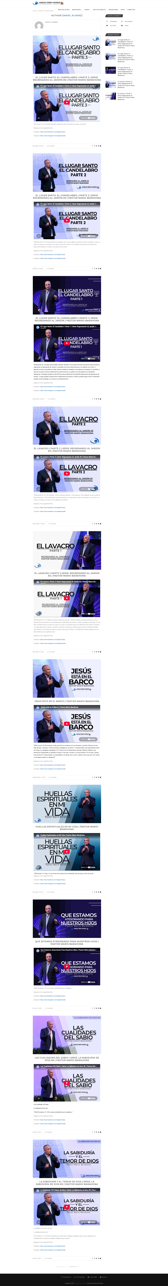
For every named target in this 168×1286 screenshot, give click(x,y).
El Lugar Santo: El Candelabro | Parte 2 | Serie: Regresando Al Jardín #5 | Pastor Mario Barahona (67, 196)
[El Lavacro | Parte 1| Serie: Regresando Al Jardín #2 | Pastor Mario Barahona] (110, 96)
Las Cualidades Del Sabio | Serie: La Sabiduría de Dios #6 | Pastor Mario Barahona (67, 1059)
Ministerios (76, 9)
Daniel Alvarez (51, 22)
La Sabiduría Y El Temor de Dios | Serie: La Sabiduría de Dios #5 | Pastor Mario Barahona (67, 1182)
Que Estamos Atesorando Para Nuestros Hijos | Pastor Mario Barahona (67, 942)
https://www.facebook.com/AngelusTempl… (53, 132)
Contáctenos (113, 9)
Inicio (123, 9)
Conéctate (131, 9)
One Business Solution (80, 1283)
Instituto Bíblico (99, 9)
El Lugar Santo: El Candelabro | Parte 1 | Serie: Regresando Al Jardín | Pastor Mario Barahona (67, 319)
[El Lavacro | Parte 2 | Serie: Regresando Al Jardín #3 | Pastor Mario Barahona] (110, 84)
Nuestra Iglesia (64, 9)
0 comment (51, 146)
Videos (87, 9)
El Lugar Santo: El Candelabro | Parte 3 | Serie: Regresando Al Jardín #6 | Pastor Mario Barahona (67, 78)
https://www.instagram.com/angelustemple (53, 136)
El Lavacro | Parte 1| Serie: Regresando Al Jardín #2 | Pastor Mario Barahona (66, 574)
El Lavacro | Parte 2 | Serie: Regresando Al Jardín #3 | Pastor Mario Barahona (67, 449)
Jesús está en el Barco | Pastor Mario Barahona (67, 701)
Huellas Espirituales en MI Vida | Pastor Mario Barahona (67, 828)
